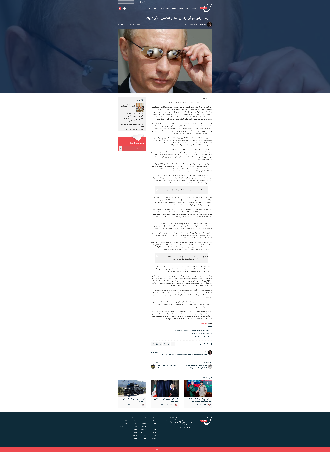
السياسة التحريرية (123, 426)
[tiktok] (180, 428)
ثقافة (167, 8)
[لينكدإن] (152, 352)
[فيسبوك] (153, 352)
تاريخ (155, 429)
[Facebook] (147, 2)
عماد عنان (205, 404)
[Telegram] (138, 2)
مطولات (135, 423)
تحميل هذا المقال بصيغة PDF (202, 336)
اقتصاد (181, 8)
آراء (155, 426)
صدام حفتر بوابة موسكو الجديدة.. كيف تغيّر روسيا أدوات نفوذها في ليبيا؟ (199, 400)
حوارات (135, 426)
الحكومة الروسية (192, 330)
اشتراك (120, 148)
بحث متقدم (124, 429)
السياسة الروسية (184, 330)
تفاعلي (135, 432)
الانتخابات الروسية (205, 330)
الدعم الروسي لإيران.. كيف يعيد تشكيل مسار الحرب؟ (166, 400)
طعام (145, 435)
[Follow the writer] (196, 351)
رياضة (154, 432)
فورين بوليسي (204, 323)
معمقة (155, 8)
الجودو (198, 330)
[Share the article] (136, 24)
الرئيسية (194, 8)
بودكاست (148, 8)
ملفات (162, 8)
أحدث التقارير (134, 417)
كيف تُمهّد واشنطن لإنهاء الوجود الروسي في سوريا (132, 400)
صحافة (144, 420)
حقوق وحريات (153, 423)
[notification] (128, 8)
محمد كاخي (138, 404)
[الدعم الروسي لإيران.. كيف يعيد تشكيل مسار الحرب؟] (165, 388)
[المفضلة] (120, 8)
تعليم (155, 435)
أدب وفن (144, 423)
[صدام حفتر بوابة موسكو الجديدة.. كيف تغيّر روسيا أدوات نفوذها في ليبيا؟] (198, 388)
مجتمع (174, 8)
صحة (145, 438)
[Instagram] (140, 2)
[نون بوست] (206, 8)
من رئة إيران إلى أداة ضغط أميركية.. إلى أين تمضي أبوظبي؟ (127, 105)
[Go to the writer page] (210, 352)
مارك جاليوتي (203, 24)
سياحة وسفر (143, 429)
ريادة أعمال (143, 426)
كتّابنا (126, 420)
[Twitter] (145, 2)
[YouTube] (142, 2)
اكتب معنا (125, 423)
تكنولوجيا (154, 438)
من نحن (125, 417)
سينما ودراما (143, 432)
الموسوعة (135, 435)
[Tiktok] (136, 2)
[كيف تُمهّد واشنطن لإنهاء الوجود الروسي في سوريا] (132, 388)
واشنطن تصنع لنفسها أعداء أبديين (134, 129)
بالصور (135, 438)
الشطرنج (177, 330)
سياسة (187, 8)
